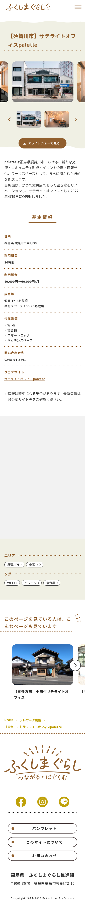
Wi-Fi (11, 583)
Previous (9, 119)
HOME (8, 720)
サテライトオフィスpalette (24, 379)
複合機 (50, 583)
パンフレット (44, 828)
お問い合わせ (44, 855)
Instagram (42, 802)
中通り (33, 564)
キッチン (30, 583)
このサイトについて (44, 842)
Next (75, 119)
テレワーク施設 (30, 720)
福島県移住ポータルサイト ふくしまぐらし (28, 6)
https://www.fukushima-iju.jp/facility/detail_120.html (42, 672)
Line (64, 802)
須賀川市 (13, 564)
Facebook (21, 802)
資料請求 (26, 915)
